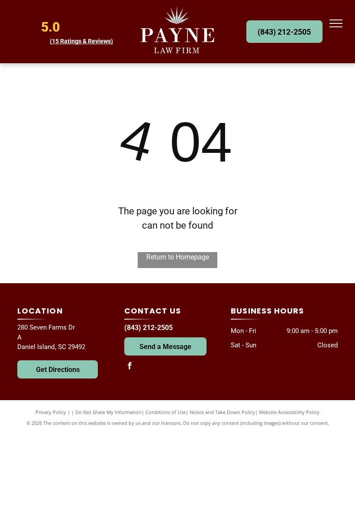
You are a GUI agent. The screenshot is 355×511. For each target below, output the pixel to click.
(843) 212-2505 (148, 327)
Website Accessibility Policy (289, 412)
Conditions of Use (165, 412)
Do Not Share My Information (108, 412)
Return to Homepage (177, 257)
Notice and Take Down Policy (222, 412)
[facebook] (130, 366)
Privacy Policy (51, 412)
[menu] (336, 23)
